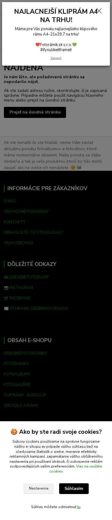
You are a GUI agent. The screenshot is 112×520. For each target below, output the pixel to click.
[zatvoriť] (99, 11)
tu (78, 506)
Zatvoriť (56, 58)
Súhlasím (74, 488)
